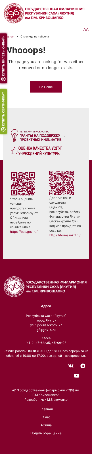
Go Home (46, 87)
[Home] (46, 286)
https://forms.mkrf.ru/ (65, 235)
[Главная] (44, 12)
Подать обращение (46, 433)
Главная (46, 409)
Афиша (46, 425)
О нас (46, 417)
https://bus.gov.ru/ (24, 231)
